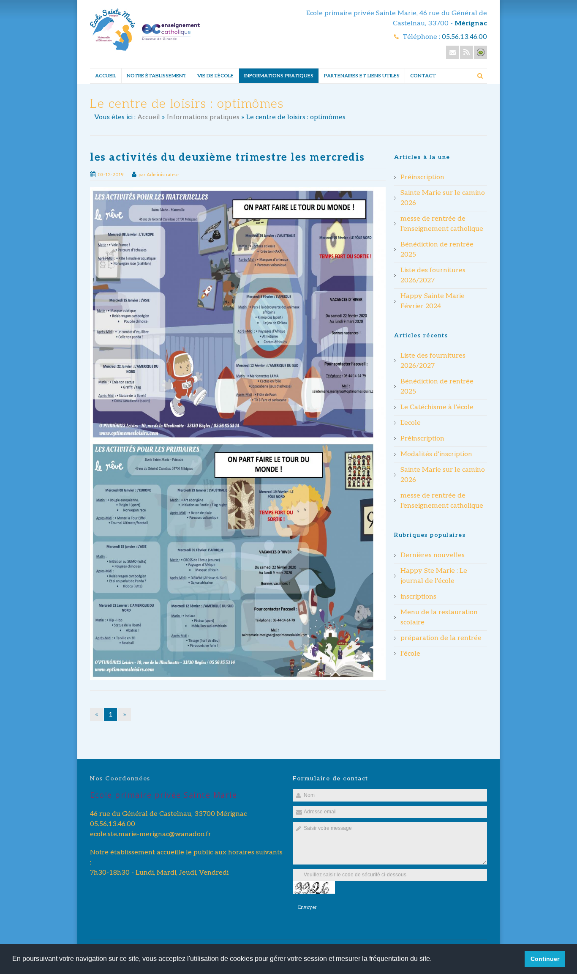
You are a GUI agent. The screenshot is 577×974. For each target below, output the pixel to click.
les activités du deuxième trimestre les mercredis (227, 157)
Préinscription (422, 177)
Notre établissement (157, 76)
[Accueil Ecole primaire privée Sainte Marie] (145, 49)
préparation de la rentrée (441, 638)
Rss (466, 52)
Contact (423, 76)
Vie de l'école (215, 76)
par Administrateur (159, 175)
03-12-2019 (110, 175)
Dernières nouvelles (432, 555)
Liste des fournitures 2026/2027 (432, 275)
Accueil (105, 76)
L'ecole (410, 423)
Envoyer (307, 907)
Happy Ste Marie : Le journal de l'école (433, 576)
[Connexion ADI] (480, 52)
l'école (410, 654)
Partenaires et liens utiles (362, 76)
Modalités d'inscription (436, 454)
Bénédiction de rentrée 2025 (437, 250)
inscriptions (418, 597)
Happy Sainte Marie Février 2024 (432, 301)
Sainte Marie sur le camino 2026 (442, 198)
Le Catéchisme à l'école (437, 407)
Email (452, 52)
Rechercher (480, 75)
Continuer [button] (545, 958)
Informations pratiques (278, 76)
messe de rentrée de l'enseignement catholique (441, 224)
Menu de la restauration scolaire (439, 617)
